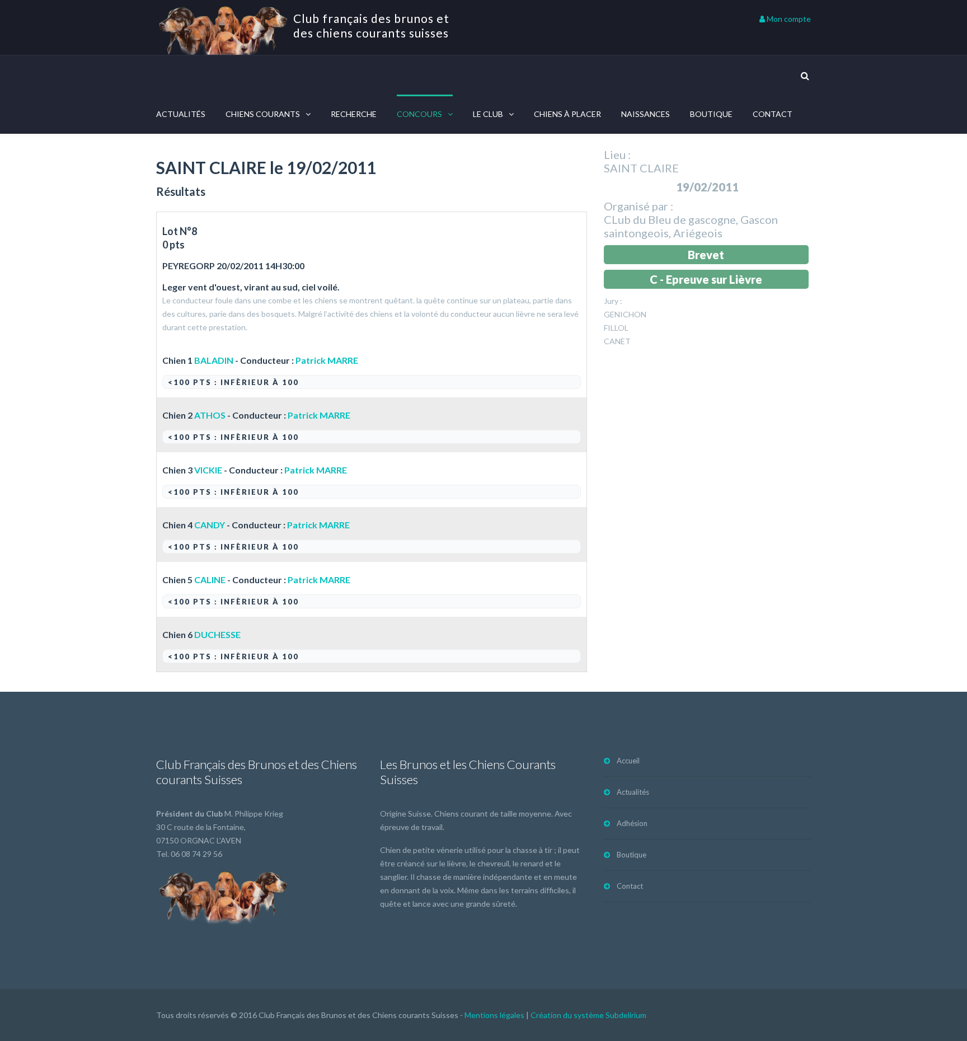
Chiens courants (263, 114)
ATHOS (210, 415)
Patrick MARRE (326, 360)
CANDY (209, 524)
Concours (419, 114)
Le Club (488, 114)
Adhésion (632, 823)
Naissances (645, 114)
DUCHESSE (217, 634)
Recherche (354, 114)
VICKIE (208, 470)
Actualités (180, 114)
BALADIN (213, 360)
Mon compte (788, 19)
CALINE (210, 579)
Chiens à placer (567, 114)
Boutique (711, 114)
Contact (772, 114)
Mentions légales (494, 1015)
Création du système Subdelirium (588, 1015)
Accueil (628, 760)
